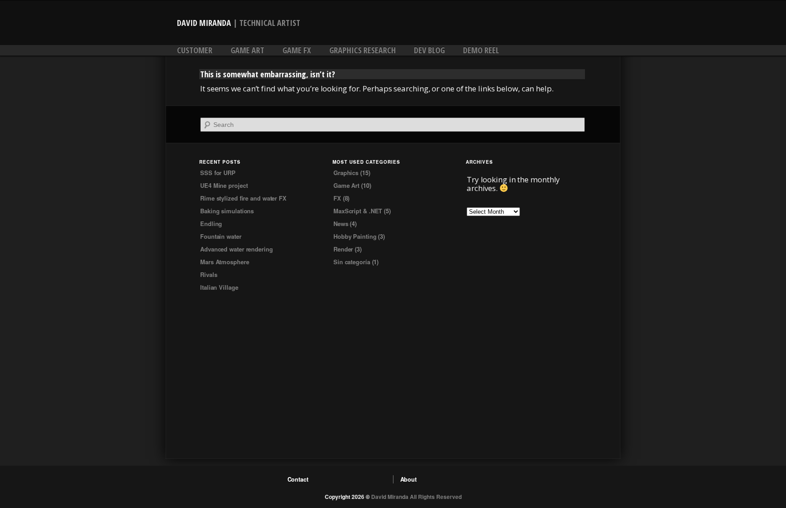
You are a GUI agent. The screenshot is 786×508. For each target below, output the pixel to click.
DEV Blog (429, 50)
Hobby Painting (355, 236)
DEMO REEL (481, 50)
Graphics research (362, 50)
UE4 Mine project (223, 185)
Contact (297, 479)
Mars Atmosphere (224, 261)
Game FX (296, 50)
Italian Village (219, 287)
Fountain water (221, 236)
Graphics (345, 172)
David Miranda (204, 22)
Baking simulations (227, 210)
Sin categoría (351, 261)
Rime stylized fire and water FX (243, 198)
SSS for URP (218, 172)
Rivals (208, 274)
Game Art (247, 50)
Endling (211, 223)
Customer (194, 50)
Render (343, 249)
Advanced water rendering (236, 249)
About (408, 479)
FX (337, 198)
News (340, 223)
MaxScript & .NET (357, 210)
